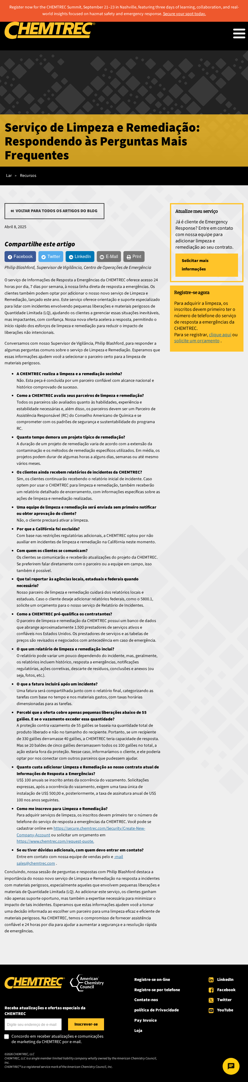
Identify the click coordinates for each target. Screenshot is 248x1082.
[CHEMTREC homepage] (50, 38)
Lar (9, 176)
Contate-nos (146, 1000)
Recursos (28, 176)
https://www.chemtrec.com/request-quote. (55, 841)
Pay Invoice (145, 1020)
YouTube (225, 1010)
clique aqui (220, 334)
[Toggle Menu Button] (239, 33)
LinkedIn (225, 980)
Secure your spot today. (184, 14)
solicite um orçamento (197, 340)
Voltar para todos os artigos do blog (56, 211)
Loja (138, 1031)
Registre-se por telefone (157, 990)
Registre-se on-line (152, 980)
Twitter (224, 1000)
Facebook (226, 990)
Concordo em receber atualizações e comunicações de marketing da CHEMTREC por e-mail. (57, 1039)
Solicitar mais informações (195, 265)
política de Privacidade (156, 1010)
